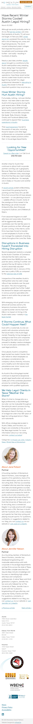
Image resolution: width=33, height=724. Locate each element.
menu (29, 6)
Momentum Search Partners (10, 3)
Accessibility (6, 710)
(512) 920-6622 (26, 2)
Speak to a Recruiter (11, 153)
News (4, 705)
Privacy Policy (7, 707)
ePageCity (18, 722)
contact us (19, 521)
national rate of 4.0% (14, 274)
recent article (8, 188)
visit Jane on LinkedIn (18, 524)
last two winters (15, 32)
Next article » (26, 608)
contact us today (15, 435)
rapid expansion (12, 127)
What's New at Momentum (15, 442)
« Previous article (8, 608)
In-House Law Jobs (17, 440)
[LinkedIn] (3, 714)
